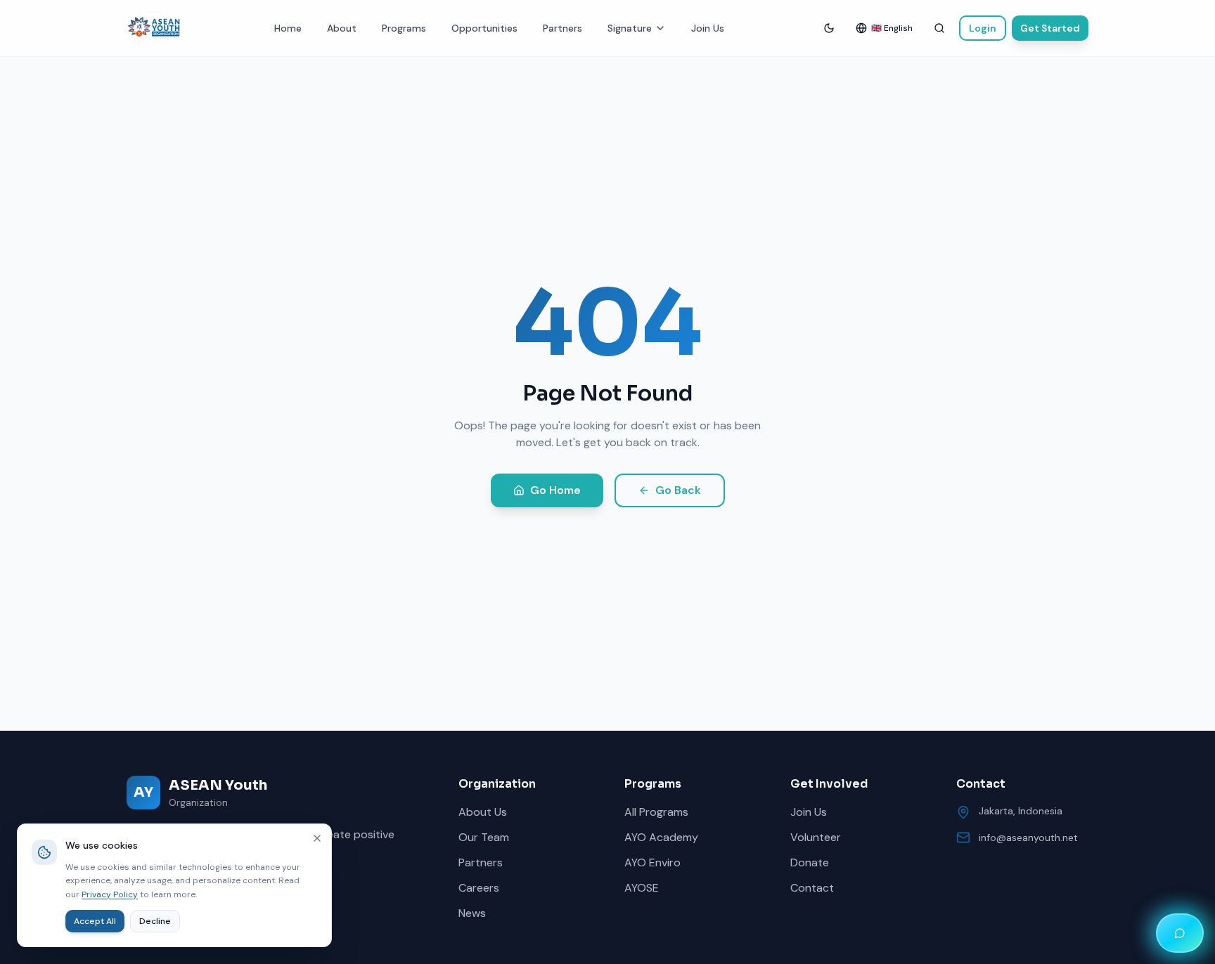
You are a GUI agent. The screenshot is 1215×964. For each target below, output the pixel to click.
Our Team (483, 837)
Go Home (555, 490)
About (341, 28)
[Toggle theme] (829, 28)
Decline (155, 921)
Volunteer (815, 837)
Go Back (678, 490)
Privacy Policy (110, 894)
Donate (809, 862)
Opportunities (484, 28)
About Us (482, 812)
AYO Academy (661, 837)
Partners (562, 28)
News (472, 913)
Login (982, 28)
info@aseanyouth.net (1028, 837)
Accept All (95, 921)
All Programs (656, 812)
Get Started (1050, 28)
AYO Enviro (652, 862)
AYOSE (641, 887)
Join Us (707, 28)
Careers (478, 887)
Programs (404, 28)
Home (288, 28)
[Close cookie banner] (317, 838)
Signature (630, 28)
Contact (812, 887)
